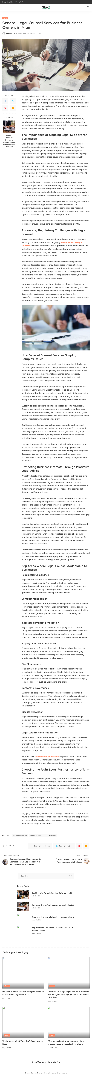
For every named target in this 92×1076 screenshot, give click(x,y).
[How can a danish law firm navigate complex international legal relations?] (23, 973)
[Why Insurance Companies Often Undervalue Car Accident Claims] (23, 930)
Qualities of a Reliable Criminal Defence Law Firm (53, 893)
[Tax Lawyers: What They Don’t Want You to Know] (23, 1022)
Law (5, 18)
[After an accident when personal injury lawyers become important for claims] (69, 1022)
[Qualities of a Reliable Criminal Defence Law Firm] (23, 894)
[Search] (88, 7)
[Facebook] (5, 101)
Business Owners (20, 836)
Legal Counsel (36, 836)
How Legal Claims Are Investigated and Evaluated (53, 905)
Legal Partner (51, 836)
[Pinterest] (5, 108)
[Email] (13, 108)
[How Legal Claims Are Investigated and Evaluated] (23, 906)
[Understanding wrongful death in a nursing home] (23, 918)
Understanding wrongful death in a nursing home (53, 917)
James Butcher (12, 33)
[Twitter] (13, 101)
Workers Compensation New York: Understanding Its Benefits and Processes (9, 141)
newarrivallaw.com (59, 1073)
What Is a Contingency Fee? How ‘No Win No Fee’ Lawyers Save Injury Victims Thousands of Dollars (68, 994)
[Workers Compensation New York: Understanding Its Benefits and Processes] (9, 127)
